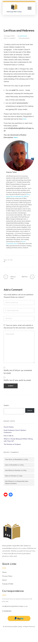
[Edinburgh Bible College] (15, 8)
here (24, 119)
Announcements (24, 38)
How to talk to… (9, 436)
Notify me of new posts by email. (17, 380)
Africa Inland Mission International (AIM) (18, 196)
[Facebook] (11, 494)
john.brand (23, 36)
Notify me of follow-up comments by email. (18, 371)
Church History (9, 427)
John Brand (9, 470)
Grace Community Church (16, 243)
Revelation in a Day (21, 459)
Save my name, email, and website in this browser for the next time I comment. (19, 326)
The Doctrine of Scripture (12, 444)
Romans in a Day (20, 470)
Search (6, 405)
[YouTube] (5, 494)
